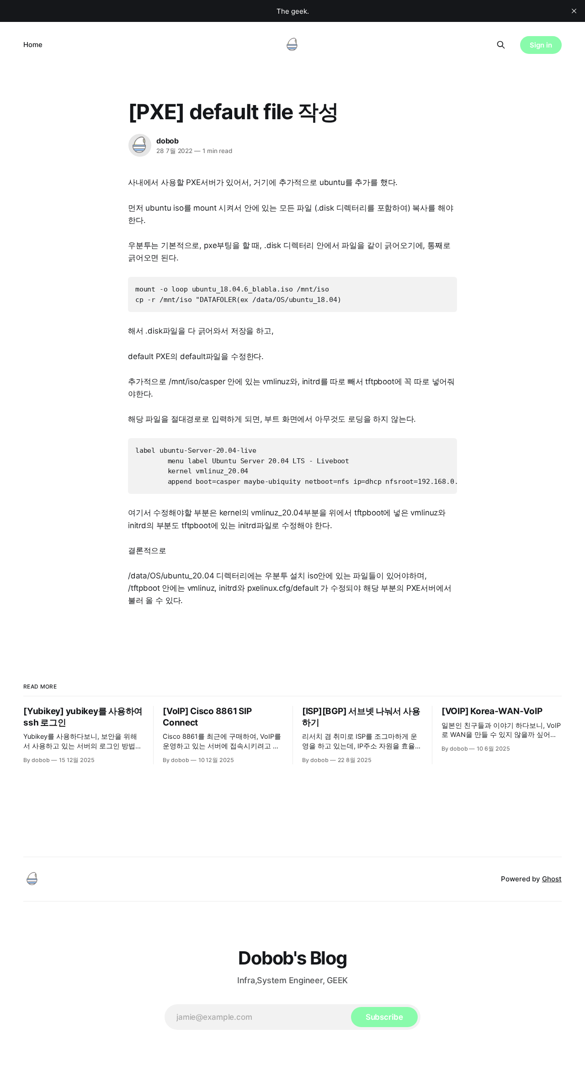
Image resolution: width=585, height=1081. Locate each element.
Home (33, 44)
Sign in (541, 45)
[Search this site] (501, 44)
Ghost (552, 878)
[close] (574, 11)
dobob (167, 140)
